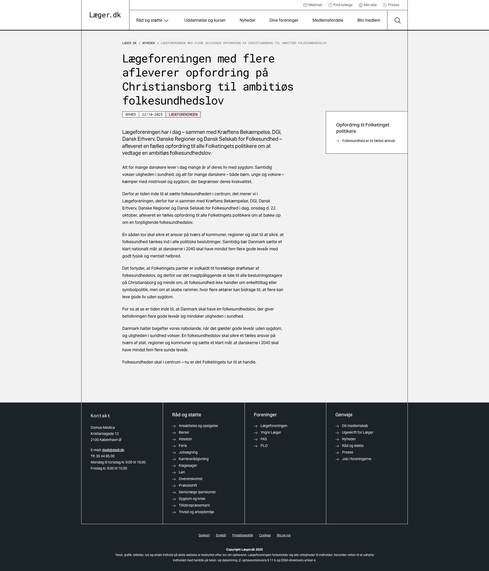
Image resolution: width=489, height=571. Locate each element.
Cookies (265, 535)
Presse (393, 5)
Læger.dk (129, 43)
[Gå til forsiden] (105, 15)
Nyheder (247, 20)
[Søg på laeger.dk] (397, 20)
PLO (264, 445)
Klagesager (188, 465)
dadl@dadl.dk (113, 450)
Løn (182, 472)
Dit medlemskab (355, 425)
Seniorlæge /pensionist (197, 492)
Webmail (315, 5)
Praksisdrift (188, 485)
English (221, 535)
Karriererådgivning (194, 459)
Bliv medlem (368, 20)
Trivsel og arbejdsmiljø (196, 512)
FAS (264, 439)
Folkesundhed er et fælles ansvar (368, 140)
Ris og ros (284, 535)
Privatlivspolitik (242, 535)
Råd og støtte (149, 20)
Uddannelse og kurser (205, 20)
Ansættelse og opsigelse (198, 425)
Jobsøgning (188, 452)
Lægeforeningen (274, 425)
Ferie (183, 445)
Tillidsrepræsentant (194, 505)
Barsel (184, 432)
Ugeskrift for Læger (357, 432)
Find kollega (342, 5)
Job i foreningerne (356, 459)
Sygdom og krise (192, 498)
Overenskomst (190, 478)
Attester (185, 439)
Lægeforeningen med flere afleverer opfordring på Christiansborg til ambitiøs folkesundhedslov (244, 43)
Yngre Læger (271, 432)
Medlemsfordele (328, 20)
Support (204, 535)
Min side (370, 5)
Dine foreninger (283, 20)
